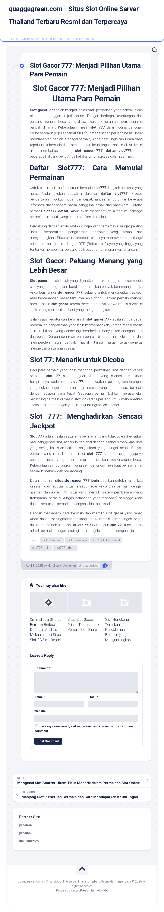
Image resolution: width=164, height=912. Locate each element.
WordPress (80, 890)
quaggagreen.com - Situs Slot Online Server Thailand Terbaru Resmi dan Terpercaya (74, 15)
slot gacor (73, 480)
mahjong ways (29, 840)
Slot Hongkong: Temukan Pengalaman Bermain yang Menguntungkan (118, 629)
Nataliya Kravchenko (62, 566)
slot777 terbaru (65, 547)
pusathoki (26, 833)
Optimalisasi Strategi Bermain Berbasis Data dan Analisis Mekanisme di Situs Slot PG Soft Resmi (46, 629)
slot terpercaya (77, 540)
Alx (105, 890)
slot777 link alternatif (106, 540)
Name (39, 697)
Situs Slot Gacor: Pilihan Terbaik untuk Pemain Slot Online (83, 624)
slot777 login (41, 547)
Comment (42, 668)
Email (93, 697)
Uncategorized (88, 565)
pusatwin (25, 825)
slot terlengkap (52, 540)
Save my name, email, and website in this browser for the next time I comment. (84, 729)
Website (40, 711)
